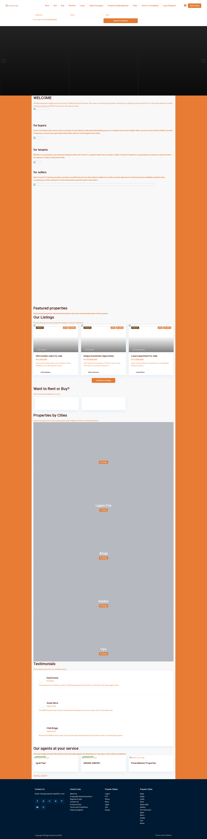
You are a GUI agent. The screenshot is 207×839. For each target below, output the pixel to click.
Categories (39, 15)
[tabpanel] (34, 61)
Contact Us (74, 802)
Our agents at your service (55, 748)
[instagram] (43, 807)
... (62, 366)
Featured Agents (76, 810)
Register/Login (76, 799)
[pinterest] (61, 801)
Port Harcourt (41, 350)
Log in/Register (169, 6)
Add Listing (194, 6)
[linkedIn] (55, 801)
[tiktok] (43, 801)
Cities (107, 15)
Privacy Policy (75, 804)
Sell (55, 6)
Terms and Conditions (79, 807)
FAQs (135, 6)
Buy (62, 6)
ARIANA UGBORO (91, 763)
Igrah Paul (41, 763)
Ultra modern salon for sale (49, 356)
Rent (47, 6)
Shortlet (72, 6)
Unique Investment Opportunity (98, 356)
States (72, 15)
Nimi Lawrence (93, 372)
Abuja (103, 553)
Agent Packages (96, 6)
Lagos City (104, 505)
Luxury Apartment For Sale (144, 356)
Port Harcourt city (139, 350)
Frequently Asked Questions (81, 796)
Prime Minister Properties (143, 763)
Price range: (37, 19)
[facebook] (37, 801)
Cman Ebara (140, 372)
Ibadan (103, 601)
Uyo (103, 649)
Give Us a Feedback (150, 6)
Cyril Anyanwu (45, 372)
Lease (82, 6)
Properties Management (118, 6)
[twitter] (49, 801)
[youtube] (37, 807)
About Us (73, 794)
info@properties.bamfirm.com (52, 794)
